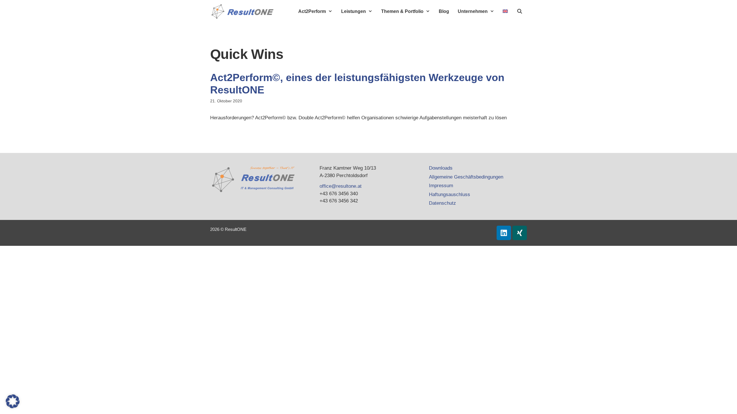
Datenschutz (442, 203)
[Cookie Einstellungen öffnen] (13, 406)
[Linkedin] (504, 233)
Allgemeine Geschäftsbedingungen (466, 177)
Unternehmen (473, 11)
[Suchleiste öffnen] (519, 11)
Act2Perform (312, 11)
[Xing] (519, 233)
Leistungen (353, 11)
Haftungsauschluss (449, 194)
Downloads (441, 168)
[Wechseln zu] (505, 11)
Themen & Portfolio (402, 11)
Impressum (441, 185)
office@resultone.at (341, 186)
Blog (444, 11)
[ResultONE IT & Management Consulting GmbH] (244, 11)
